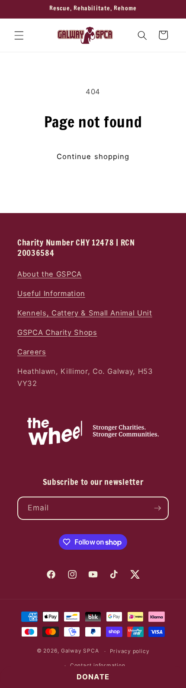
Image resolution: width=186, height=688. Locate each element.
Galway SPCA (80, 651)
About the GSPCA (49, 274)
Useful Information (51, 293)
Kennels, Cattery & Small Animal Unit (84, 313)
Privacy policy (130, 651)
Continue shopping (93, 156)
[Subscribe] (157, 508)
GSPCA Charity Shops (57, 332)
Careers (31, 351)
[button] (19, 35)
